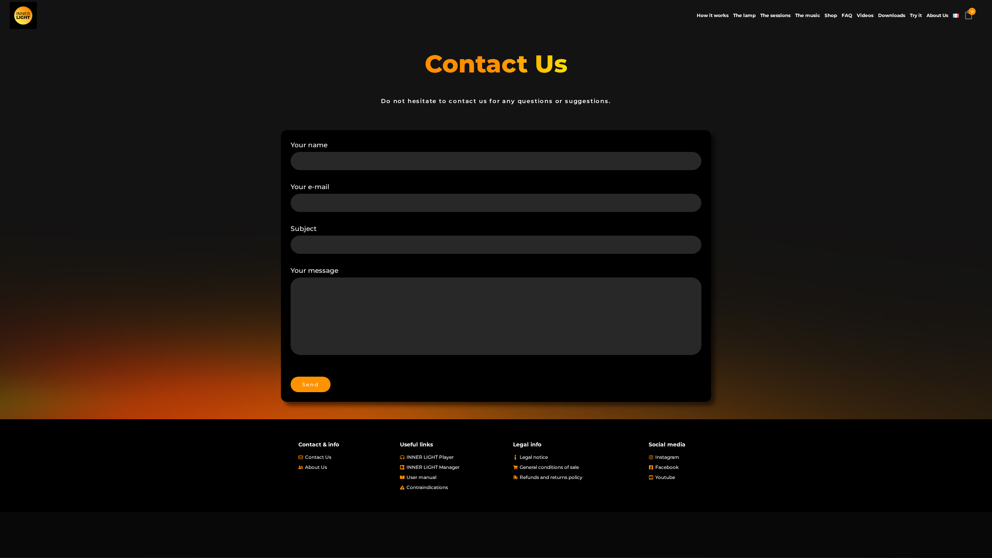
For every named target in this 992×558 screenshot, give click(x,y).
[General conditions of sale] (577, 467)
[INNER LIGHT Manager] (452, 467)
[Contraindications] (452, 487)
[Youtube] (690, 477)
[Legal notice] (577, 457)
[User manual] (452, 477)
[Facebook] (690, 467)
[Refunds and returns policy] (577, 477)
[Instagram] (690, 457)
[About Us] (345, 467)
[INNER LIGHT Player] (452, 457)
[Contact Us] (345, 457)
